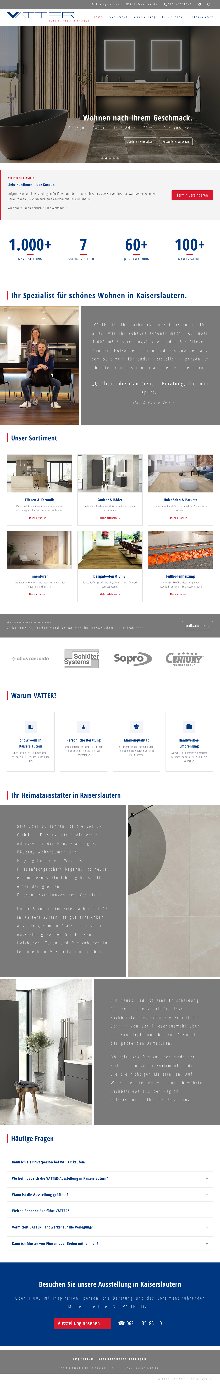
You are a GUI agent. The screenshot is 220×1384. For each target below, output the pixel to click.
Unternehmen (202, 17)
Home (98, 17)
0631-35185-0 (180, 4)
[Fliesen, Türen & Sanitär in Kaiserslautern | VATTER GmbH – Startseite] (48, 17)
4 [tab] (114, 158)
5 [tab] (118, 158)
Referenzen (172, 17)
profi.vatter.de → (197, 626)
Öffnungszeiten (106, 4)
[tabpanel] (110, 94)
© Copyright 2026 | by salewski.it (185, 1378)
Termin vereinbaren (192, 195)
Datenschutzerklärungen (122, 1359)
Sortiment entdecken (140, 141)
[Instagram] (208, 4)
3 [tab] (110, 158)
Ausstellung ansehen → (82, 1323)
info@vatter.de (144, 4)
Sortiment (118, 17)
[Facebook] (199, 4)
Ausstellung (145, 17)
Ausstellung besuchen (176, 141)
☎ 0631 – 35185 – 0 (140, 1323)
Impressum (83, 1359)
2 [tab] (106, 158)
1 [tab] (102, 158)
